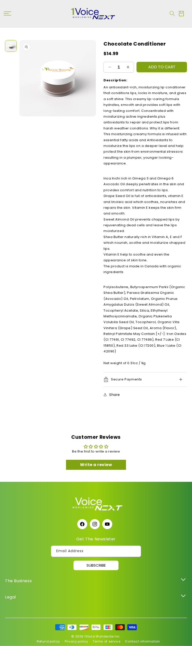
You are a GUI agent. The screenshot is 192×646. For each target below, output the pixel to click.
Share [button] (114, 394)
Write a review (96, 465)
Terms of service (106, 641)
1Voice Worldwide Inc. (102, 636)
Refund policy (48, 641)
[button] (172, 13)
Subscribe (96, 565)
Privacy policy (76, 641)
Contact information (142, 641)
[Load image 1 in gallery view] (11, 46)
